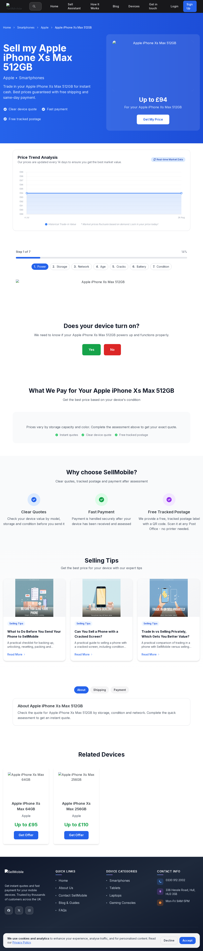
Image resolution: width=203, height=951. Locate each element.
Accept (187, 940)
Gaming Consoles (122, 903)
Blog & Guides (69, 903)
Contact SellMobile (73, 895)
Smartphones (25, 27)
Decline (169, 940)
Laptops (115, 895)
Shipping (99, 689)
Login (174, 6)
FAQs (63, 910)
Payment (120, 689)
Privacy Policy (21, 942)
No (112, 350)
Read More (14, 654)
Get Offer (26, 835)
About (81, 689)
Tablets (114, 888)
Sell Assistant (74, 6)
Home (54, 6)
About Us (66, 888)
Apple (45, 27)
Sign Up (190, 6)
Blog (116, 6)
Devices (134, 6)
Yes (91, 350)
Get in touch (153, 6)
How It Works (95, 6)
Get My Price (153, 119)
